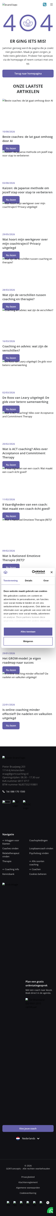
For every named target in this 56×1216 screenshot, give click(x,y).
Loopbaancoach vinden (41, 848)
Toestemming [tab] (10, 580)
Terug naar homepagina (28, 73)
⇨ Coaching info (10, 869)
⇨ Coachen (35, 869)
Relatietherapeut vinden (10, 855)
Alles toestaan (28, 631)
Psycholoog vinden (39, 853)
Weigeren (28, 641)
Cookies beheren (37, 873)
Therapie (6, 861)
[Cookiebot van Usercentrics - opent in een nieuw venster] (33, 572)
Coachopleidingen (38, 840)
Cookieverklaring (28, 1193)
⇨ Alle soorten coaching (36, 863)
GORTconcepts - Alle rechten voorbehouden (28, 1168)
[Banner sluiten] (51, 572)
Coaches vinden (10, 848)
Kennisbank (8, 873)
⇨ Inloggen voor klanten (10, 842)
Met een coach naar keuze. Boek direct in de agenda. (39, 991)
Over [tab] (46, 580)
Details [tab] (28, 580)
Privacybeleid (28, 1177)
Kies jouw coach (28, 1128)
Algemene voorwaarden (28, 1187)
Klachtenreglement (28, 1182)
